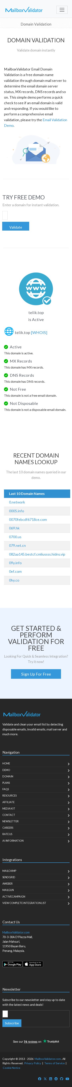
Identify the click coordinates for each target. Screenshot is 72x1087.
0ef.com (15, 571)
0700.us (15, 537)
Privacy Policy (32, 1063)
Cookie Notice (11, 1067)
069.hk (14, 528)
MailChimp (9, 870)
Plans (6, 782)
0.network (17, 502)
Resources (9, 795)
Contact (8, 814)
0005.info (16, 511)
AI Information (13, 840)
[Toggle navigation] (62, 10)
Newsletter (10, 821)
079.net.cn (17, 545)
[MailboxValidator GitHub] (61, 1079)
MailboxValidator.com (48, 1058)
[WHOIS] (39, 332)
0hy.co (14, 580)
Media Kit (8, 808)
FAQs (5, 789)
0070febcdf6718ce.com (28, 519)
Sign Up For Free (36, 674)
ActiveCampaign (13, 896)
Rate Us (7, 834)
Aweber (7, 883)
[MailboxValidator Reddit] (56, 1079)
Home (6, 763)
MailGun (8, 890)
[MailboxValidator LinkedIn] (50, 1079)
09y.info (15, 563)
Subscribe (12, 1023)
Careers (7, 827)
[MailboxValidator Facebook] (39, 1079)
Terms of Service (54, 1063)
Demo (6, 770)
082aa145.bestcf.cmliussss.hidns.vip (37, 554)
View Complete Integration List (24, 903)
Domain (7, 776)
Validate (15, 227)
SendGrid (8, 877)
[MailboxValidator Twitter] (45, 1079)
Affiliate (8, 802)
